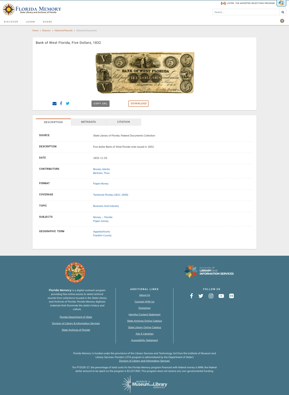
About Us (144, 295)
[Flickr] (231, 296)
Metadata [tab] (88, 121)
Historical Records (63, 30)
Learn (30, 22)
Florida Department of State (76, 317)
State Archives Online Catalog (144, 320)
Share (47, 22)
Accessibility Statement (144, 340)
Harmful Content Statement (144, 314)
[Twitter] (201, 296)
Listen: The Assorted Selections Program (251, 3)
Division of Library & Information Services (76, 323)
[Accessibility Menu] (282, 20)
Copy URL (100, 103)
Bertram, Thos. (101, 173)
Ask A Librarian (145, 333)
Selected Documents (86, 30)
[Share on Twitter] (67, 104)
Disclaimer (144, 308)
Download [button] (139, 103)
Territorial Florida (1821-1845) (110, 194)
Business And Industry (106, 206)
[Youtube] (221, 296)
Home (35, 30)
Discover (11, 22)
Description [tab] (53, 122)
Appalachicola (101, 231)
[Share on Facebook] (61, 104)
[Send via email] (54, 104)
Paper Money (101, 183)
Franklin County (102, 235)
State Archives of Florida (76, 329)
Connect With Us (144, 301)
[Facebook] (191, 296)
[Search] (282, 12)
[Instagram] (211, 296)
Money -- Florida (102, 217)
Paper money (101, 221)
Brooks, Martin (101, 169)
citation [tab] (123, 121)
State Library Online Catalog (144, 327)
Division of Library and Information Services (144, 360)
